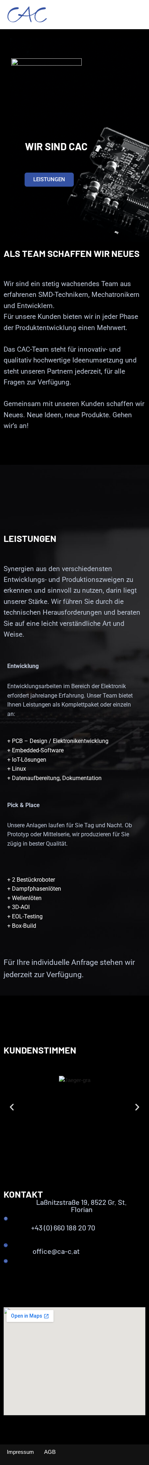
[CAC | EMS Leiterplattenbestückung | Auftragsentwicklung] (27, 14)
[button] (11, 1107)
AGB (50, 1452)
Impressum (20, 1452)
